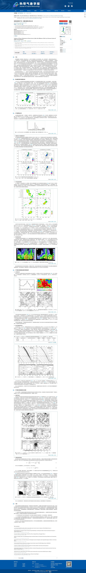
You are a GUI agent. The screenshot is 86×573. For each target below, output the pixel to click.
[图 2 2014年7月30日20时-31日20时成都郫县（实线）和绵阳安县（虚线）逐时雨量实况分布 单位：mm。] (35, 126)
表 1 (24, 328)
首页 (15, 10)
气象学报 (52, 566)
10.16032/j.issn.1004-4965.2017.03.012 (55, 15)
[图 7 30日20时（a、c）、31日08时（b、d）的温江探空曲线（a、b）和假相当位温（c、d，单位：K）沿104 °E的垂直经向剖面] (35, 361)
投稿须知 (41, 10)
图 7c (32, 380)
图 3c (19, 143)
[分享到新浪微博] (85, 15)
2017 (24, 13)
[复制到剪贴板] (62, 15)
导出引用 (65, 23)
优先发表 (15, 563)
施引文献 (34, 53)
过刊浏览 (23, 563)
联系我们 (69, 10)
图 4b (30, 224)
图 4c (34, 225)
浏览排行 (15, 566)
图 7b (53, 330)
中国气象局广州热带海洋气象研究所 (56, 563)
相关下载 (56, 10)
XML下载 (61, 23)
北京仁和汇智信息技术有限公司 (41, 571)
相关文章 (24, 53)
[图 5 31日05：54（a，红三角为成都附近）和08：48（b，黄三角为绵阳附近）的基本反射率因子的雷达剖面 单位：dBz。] (35, 255)
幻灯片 (55, 133)
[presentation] (33, 462)
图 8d (39, 405)
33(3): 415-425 (28, 13)
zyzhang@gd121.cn (37, 566)
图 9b (17, 477)
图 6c (41, 318)
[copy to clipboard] (40, 18)
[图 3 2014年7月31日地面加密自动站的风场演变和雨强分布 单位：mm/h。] (35, 163)
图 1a (15, 82)
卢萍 (18, 24)
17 (24, 71)
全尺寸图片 (52, 133)
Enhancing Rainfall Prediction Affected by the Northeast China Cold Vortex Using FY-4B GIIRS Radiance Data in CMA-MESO (32, 543)
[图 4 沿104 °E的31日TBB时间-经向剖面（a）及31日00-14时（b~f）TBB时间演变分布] (35, 204)
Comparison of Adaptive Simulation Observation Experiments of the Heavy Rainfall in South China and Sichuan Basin (31, 545)
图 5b (28, 243)
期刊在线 (28, 10)
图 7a (53, 328)
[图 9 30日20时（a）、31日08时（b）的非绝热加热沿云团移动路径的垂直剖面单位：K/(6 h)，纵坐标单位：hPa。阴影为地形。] (35, 489)
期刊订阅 (62, 10)
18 (41, 238)
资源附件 (43, 53)
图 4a (48, 183)
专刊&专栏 (48, 10)
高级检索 (23, 566)
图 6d (26, 319)
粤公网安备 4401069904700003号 (52, 570)
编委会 (35, 10)
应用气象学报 (53, 567)
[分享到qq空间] (85, 13)
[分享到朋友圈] (85, 17)
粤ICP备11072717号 (43, 570)
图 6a (51, 273)
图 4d (49, 226)
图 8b (43, 400)
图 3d (31, 144)
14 (23, 71)
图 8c (54, 402)
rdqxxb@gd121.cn (37, 567)
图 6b (28, 314)
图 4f (41, 231)
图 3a (19, 138)
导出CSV (51, 342)
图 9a (51, 473)
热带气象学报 (20, 13)
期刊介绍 (21, 10)
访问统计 (51, 53)
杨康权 (15, 24)
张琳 (22, 24)
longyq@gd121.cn (43, 566)
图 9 (16, 473)
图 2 (43, 115)
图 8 (41, 396)
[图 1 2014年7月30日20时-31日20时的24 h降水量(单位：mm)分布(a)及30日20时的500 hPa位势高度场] (35, 99)
